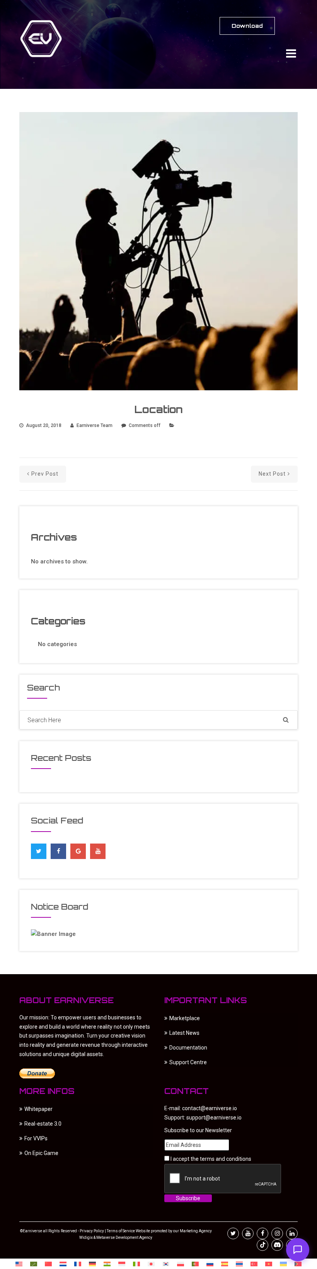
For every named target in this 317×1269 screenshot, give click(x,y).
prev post (44, 474)
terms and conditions (225, 1159)
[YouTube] (98, 851)
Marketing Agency (195, 1231)
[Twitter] (38, 849)
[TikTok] (262, 1245)
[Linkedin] (292, 1233)
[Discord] (277, 1245)
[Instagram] (277, 1233)
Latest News (184, 1033)
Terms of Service (121, 1231)
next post (272, 474)
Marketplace (184, 1018)
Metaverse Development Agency (124, 1237)
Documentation (188, 1047)
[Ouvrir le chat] (297, 1249)
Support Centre (188, 1062)
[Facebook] (58, 849)
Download (247, 25)
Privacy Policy (92, 1231)
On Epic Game (41, 1153)
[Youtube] (248, 1233)
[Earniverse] (48, 38)
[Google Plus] (78, 849)
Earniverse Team (94, 425)
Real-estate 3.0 (42, 1124)
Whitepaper (38, 1109)
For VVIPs (36, 1138)
